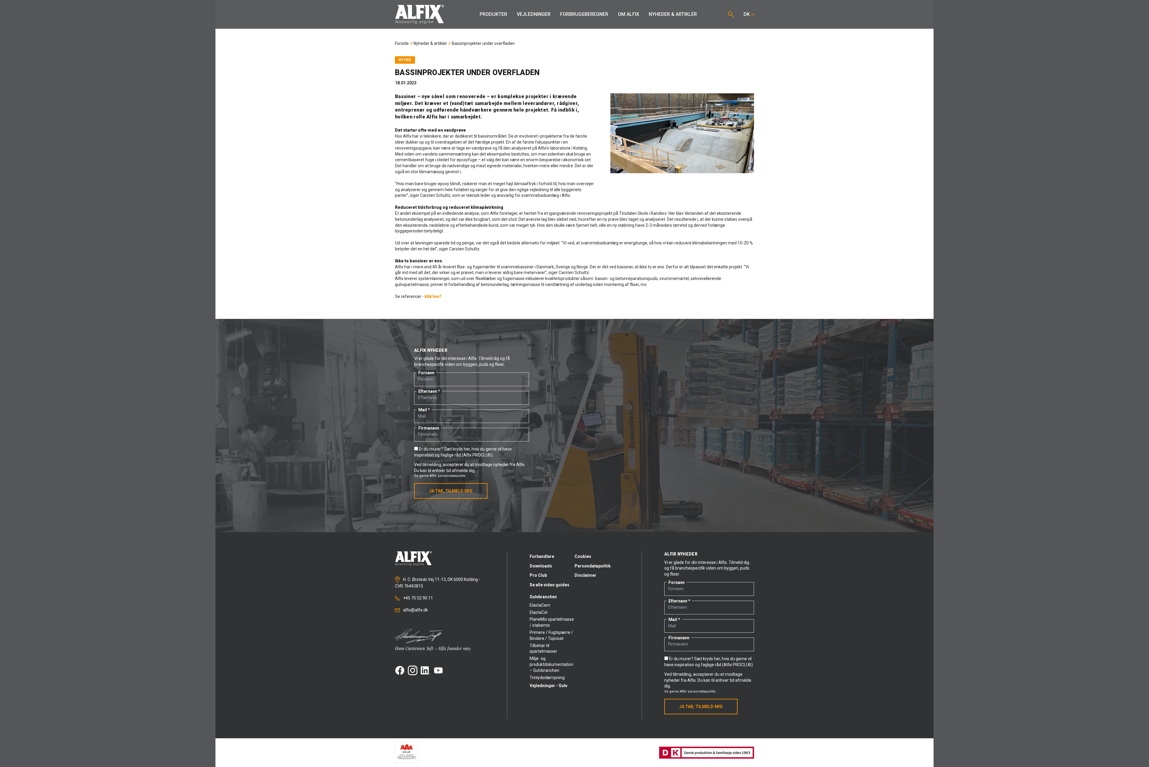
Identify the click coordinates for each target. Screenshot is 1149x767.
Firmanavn (428, 428)
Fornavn (426, 372)
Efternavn (427, 391)
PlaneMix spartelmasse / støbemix (552, 622)
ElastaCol (538, 612)
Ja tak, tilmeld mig (450, 490)
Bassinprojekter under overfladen (483, 43)
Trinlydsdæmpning (547, 677)
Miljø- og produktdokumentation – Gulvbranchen (551, 664)
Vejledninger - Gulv (548, 685)
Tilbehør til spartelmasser (543, 648)
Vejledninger (534, 14)
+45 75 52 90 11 (417, 598)
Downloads (541, 566)
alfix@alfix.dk (415, 610)
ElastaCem (540, 605)
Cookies (582, 556)
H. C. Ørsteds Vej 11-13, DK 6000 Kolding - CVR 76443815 (437, 582)
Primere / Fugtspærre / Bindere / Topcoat (551, 635)
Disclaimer (585, 575)
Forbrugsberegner (584, 14)
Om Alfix (628, 14)
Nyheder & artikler (673, 14)
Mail (422, 409)
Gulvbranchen (543, 596)
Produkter (493, 14)
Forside (402, 43)
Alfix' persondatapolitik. (448, 476)
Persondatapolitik (592, 566)
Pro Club (538, 575)
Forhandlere (542, 556)
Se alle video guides (549, 584)
